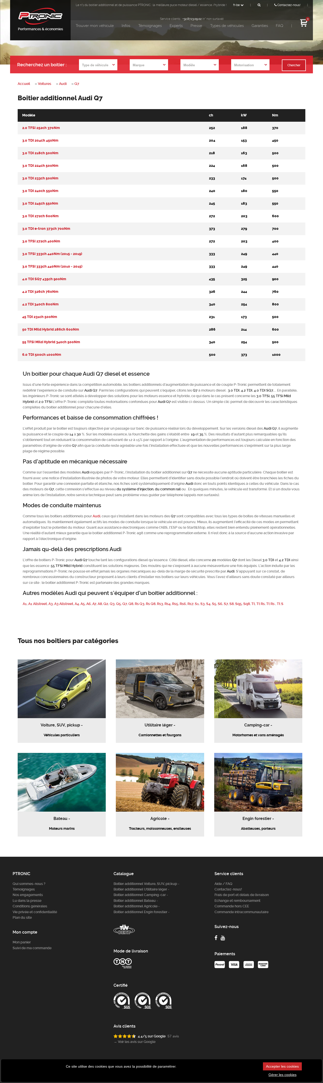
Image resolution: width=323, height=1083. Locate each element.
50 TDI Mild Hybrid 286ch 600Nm (50, 329)
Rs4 (168, 604)
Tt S (280, 604)
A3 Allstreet (63, 604)
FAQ (279, 25)
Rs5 (175, 604)
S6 (220, 604)
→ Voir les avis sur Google (134, 1042)
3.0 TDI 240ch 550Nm (40, 191)
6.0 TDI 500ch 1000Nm (41, 355)
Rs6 (183, 604)
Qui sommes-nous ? (29, 884)
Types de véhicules (227, 25)
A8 (100, 604)
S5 (214, 604)
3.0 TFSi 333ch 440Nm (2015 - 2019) (52, 254)
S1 (197, 604)
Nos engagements (28, 895)
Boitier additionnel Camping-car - (141, 895)
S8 (231, 604)
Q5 (118, 604)
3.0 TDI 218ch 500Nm (40, 153)
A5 (82, 604)
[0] (304, 26)
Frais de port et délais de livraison (241, 895)
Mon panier (22, 942)
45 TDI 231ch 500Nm (39, 317)
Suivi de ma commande (32, 948)
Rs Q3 (139, 604)
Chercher (293, 65)
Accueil (24, 84)
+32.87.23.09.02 (192, 19)
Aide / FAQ (223, 884)
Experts (176, 25)
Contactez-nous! (289, 5)
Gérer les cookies (282, 1075)
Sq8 (246, 604)
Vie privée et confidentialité (35, 912)
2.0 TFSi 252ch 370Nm (41, 128)
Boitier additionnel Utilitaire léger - (141, 889)
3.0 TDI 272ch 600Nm (40, 216)
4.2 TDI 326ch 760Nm (40, 292)
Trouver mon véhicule (95, 25)
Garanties (260, 25)
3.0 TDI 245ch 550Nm (40, 203)
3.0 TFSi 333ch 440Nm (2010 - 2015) (52, 266)
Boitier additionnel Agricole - (137, 906)
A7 (94, 604)
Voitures (44, 84)
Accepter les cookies (282, 1066)
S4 (208, 604)
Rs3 (160, 604)
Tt (253, 604)
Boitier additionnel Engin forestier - (142, 912)
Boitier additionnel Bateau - (136, 901)
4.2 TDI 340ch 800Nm (40, 304)
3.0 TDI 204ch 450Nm (40, 140)
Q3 (112, 604)
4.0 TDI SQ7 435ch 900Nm (44, 279)
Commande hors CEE (231, 906)
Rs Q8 (150, 604)
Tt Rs (260, 604)
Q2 (105, 604)
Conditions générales (30, 906)
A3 (50, 604)
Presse (196, 25)
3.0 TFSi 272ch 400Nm (41, 241)
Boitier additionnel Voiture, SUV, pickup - (146, 884)
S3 (202, 604)
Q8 (130, 604)
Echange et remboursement (237, 901)
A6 (88, 604)
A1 (25, 604)
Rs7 (190, 604)
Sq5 (238, 604)
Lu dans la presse (27, 901)
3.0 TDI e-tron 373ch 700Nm (46, 229)
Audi (63, 84)
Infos (126, 25)
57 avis (173, 1036)
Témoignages (150, 25)
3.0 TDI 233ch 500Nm (40, 178)
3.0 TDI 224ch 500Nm (40, 166)
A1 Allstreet (37, 604)
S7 (226, 604)
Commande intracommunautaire (241, 912)
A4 (77, 604)
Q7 (76, 84)
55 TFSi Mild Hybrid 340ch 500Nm (51, 342)
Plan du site (22, 917)
